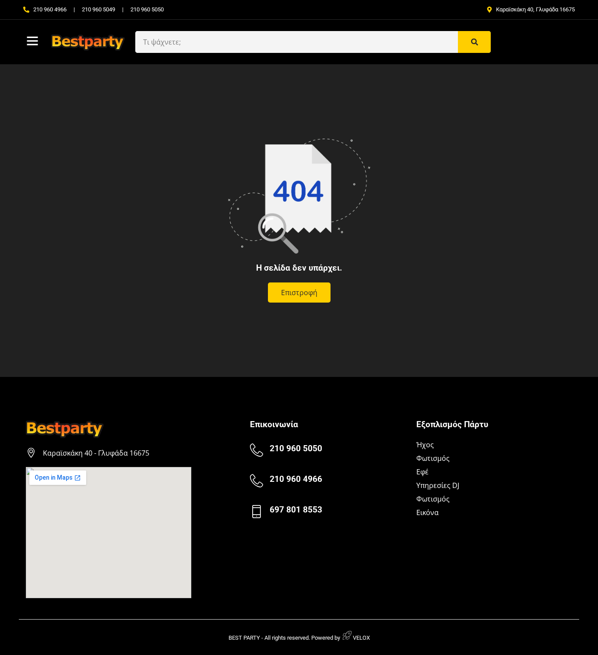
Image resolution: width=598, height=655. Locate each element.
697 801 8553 (296, 510)
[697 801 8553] (256, 511)
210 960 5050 (296, 448)
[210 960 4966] (256, 481)
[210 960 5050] (256, 450)
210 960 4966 (296, 479)
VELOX (361, 637)
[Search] (474, 42)
